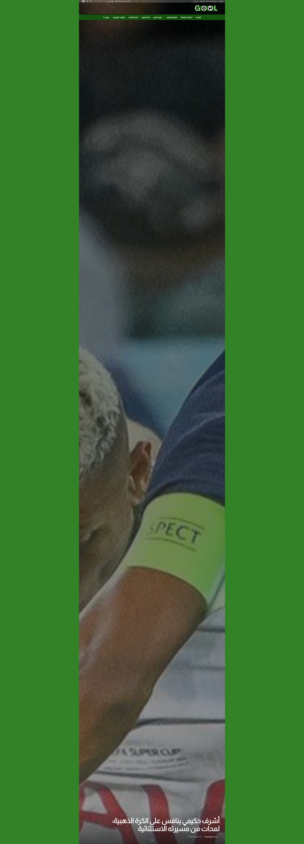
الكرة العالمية (133, 17)
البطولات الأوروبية (119, 17)
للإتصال (221, 1)
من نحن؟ (196, 1)
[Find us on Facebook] (90, 1)
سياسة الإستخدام (211, 1)
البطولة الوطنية (172, 17)
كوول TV (106, 17)
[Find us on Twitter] (88, 1)
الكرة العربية (146, 17)
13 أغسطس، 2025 (195, 836)
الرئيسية (198, 17)
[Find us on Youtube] (83, 1)
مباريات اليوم (158, 17)
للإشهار (202, 1)
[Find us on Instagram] (84, 1)
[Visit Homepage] (206, 8)
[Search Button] (112, 1)
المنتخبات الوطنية (186, 17)
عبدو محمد (208, 836)
